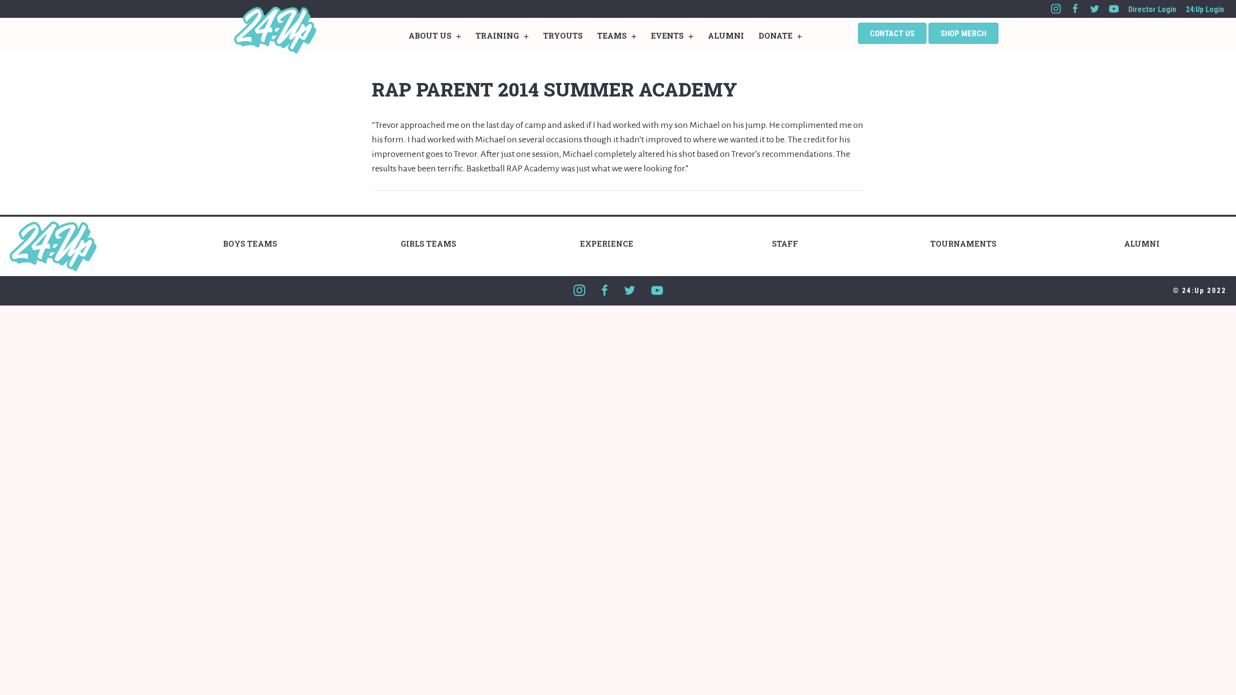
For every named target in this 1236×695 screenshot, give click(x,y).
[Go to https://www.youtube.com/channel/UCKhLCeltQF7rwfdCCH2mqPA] (1114, 9)
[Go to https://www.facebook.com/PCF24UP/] (1075, 9)
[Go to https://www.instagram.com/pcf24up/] (1056, 9)
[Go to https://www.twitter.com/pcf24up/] (1094, 9)
